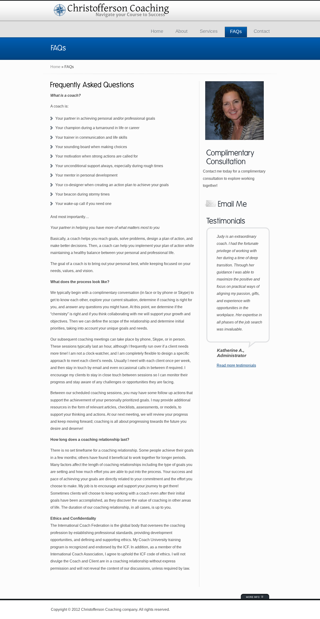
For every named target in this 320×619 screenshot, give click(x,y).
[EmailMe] (236, 203)
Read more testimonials (236, 365)
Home (157, 31)
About (181, 31)
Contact (262, 31)
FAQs (236, 31)
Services (209, 31)
